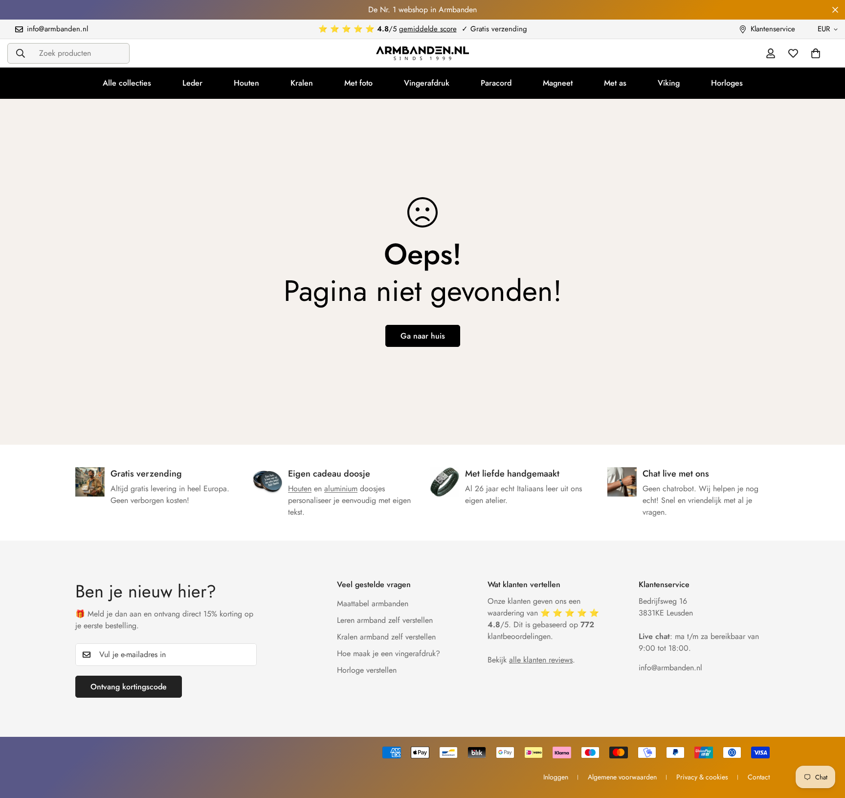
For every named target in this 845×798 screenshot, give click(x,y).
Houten (246, 83)
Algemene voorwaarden (622, 777)
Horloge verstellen (367, 670)
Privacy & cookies (702, 777)
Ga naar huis (422, 336)
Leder (192, 83)
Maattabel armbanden (372, 603)
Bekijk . (531, 659)
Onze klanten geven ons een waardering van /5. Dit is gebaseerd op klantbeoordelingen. (543, 618)
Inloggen (555, 777)
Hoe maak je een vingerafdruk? (388, 653)
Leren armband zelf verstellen (385, 620)
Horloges (727, 83)
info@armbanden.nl (670, 667)
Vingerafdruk (426, 83)
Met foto (358, 83)
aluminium (340, 488)
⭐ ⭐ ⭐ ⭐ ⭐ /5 (387, 28)
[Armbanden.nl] (422, 53)
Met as (615, 83)
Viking (669, 83)
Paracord (496, 83)
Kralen (301, 83)
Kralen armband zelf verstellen (386, 636)
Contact (759, 777)
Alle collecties (127, 83)
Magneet (558, 83)
